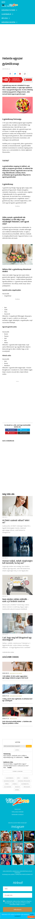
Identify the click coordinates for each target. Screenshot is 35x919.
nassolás (17, 787)
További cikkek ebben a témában (8, 652)
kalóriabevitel (25, 784)
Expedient (17, 873)
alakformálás (9, 778)
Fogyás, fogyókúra (8, 6)
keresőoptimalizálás (25, 871)
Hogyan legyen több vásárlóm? (17, 823)
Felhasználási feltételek (17, 812)
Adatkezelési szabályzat (18, 814)
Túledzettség (6, 754)
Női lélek (5, 18)
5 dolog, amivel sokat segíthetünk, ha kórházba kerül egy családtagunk (17, 699)
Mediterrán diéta (8, 762)
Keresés (29, 746)
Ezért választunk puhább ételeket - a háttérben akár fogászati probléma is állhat (17, 722)
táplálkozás (27, 787)
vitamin (17, 789)
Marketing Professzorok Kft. (24, 874)
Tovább (26, 757)
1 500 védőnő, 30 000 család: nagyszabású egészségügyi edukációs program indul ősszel (15, 677)
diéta (18, 778)
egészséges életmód (9, 781)
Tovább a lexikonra (18, 771)
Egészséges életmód (8, 10)
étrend (7, 784)
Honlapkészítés (7, 871)
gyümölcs (15, 784)
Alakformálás (6, 14)
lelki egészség (7, 787)
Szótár (17, 742)
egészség (26, 778)
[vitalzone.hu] (13, 5)
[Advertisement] (17, 35)
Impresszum (18, 809)
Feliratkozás (17, 909)
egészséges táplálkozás (24, 781)
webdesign (15, 871)
